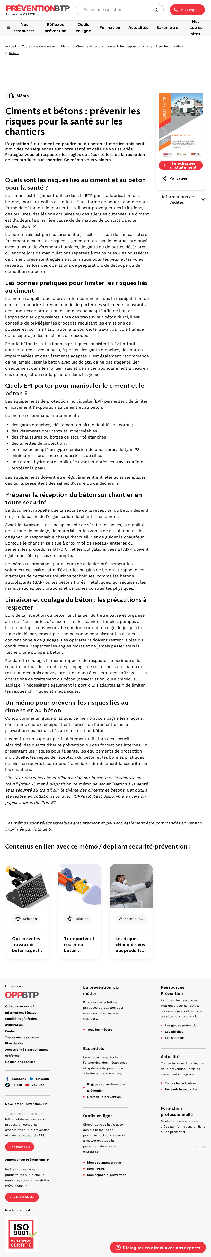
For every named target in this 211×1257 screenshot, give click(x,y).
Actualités (171, 1056)
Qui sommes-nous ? (20, 1006)
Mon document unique (104, 1162)
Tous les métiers (99, 1029)
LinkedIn (42, 1079)
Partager (178, 178)
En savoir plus (20, 1147)
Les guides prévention (181, 1025)
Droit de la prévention (104, 1097)
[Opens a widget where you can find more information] (158, 1248)
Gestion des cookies (20, 1062)
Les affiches (174, 1031)
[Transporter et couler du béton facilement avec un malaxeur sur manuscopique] (79, 886)
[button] (187, 9)
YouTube (38, 1085)
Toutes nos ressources (38, 46)
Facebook (19, 1079)
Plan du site (14, 1043)
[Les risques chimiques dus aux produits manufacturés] (131, 886)
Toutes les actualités (180, 1083)
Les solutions (174, 1038)
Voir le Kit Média (22, 1197)
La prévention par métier (101, 990)
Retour (14, 53)
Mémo (65, 46)
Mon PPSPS (96, 1168)
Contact (11, 1031)
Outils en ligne (98, 1115)
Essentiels (93, 1048)
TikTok (17, 1085)
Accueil (10, 46)
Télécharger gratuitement (183, 165)
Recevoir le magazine (181, 1089)
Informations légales (20, 1012)
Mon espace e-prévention (106, 1175)
